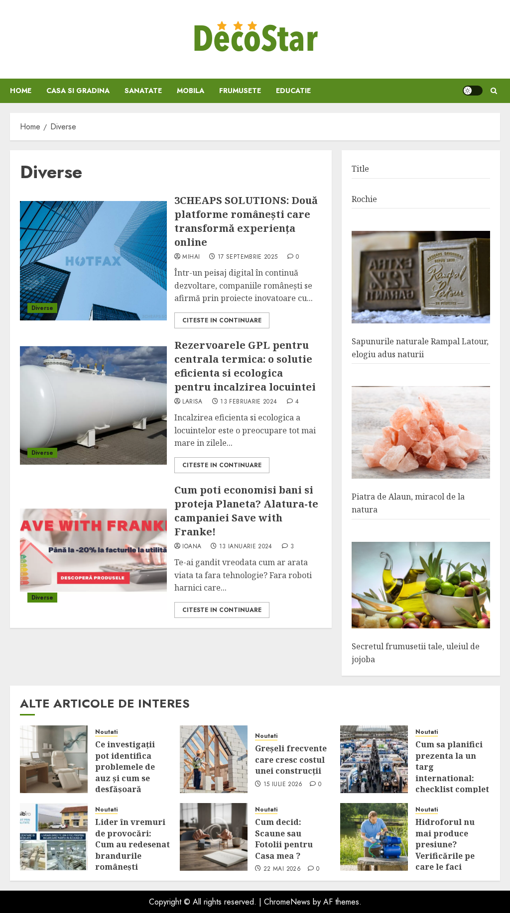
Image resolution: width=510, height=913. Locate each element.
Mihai (191, 257)
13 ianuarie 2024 (245, 547)
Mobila (190, 91)
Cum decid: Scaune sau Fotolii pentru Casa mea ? (284, 838)
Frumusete (240, 91)
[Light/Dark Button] (473, 91)
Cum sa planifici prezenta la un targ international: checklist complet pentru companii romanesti (452, 777)
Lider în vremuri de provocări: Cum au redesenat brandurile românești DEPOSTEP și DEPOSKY (132, 855)
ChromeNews (287, 902)
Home (20, 91)
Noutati (106, 732)
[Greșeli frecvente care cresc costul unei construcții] (214, 759)
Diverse (42, 308)
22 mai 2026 (282, 869)
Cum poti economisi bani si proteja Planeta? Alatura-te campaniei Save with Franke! (246, 510)
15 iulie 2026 (283, 785)
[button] (494, 91)
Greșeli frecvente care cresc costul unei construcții (291, 759)
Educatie (293, 91)
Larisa (192, 402)
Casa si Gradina (78, 91)
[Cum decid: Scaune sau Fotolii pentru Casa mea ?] (214, 837)
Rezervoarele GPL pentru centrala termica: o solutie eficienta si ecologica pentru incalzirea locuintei (245, 366)
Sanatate (143, 91)
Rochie (364, 199)
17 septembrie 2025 (247, 257)
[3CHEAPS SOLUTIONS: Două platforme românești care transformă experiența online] (93, 260)
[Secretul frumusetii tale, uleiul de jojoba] (421, 585)
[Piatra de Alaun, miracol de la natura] (421, 432)
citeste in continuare (221, 320)
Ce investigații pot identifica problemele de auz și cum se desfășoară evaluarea (125, 772)
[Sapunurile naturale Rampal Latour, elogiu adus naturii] (421, 277)
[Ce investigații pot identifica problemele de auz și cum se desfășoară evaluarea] (54, 759)
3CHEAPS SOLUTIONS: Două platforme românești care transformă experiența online (246, 221)
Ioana (191, 547)
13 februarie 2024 (248, 402)
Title (360, 168)
